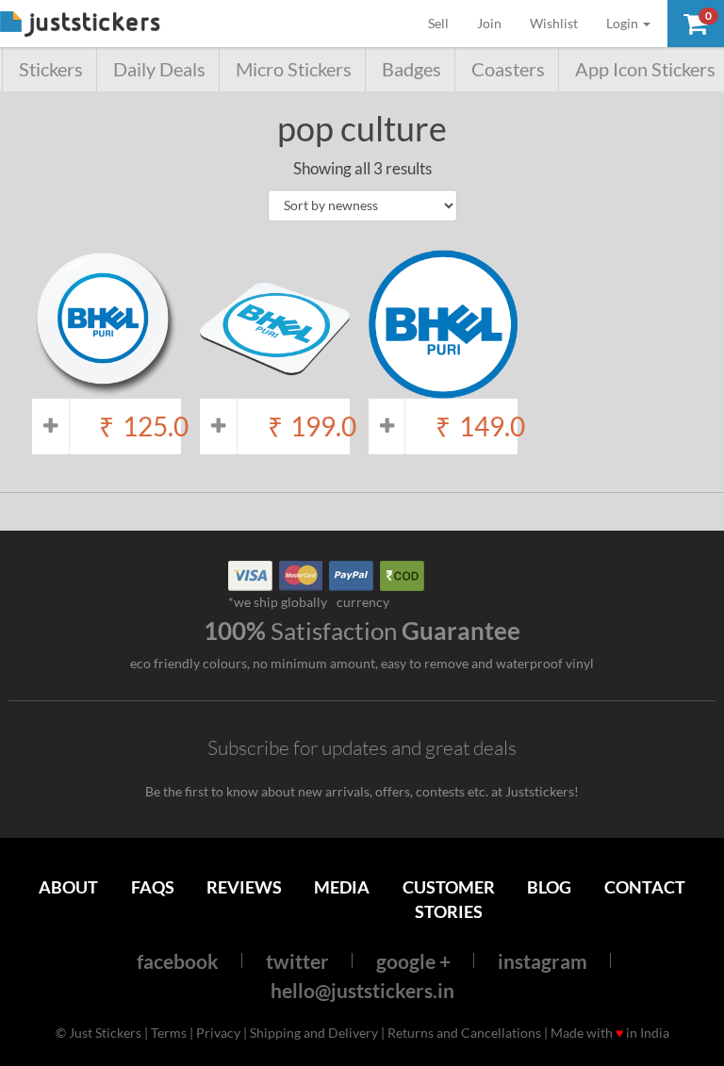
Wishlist (554, 23)
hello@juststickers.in (362, 990)
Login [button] (623, 23)
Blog (549, 887)
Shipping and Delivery (314, 1033)
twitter (297, 961)
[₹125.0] (106, 389)
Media (342, 887)
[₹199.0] (274, 389)
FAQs (152, 887)
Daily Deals (159, 69)
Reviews (244, 887)
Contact (644, 887)
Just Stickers (80, 25)
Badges (411, 69)
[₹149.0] (443, 389)
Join (489, 23)
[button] (695, 23)
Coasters (508, 69)
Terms (169, 1033)
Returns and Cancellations (464, 1033)
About (68, 887)
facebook (178, 961)
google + (413, 961)
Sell (445, 22)
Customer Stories (449, 899)
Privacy (218, 1033)
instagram (542, 961)
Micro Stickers (294, 69)
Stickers (51, 69)
